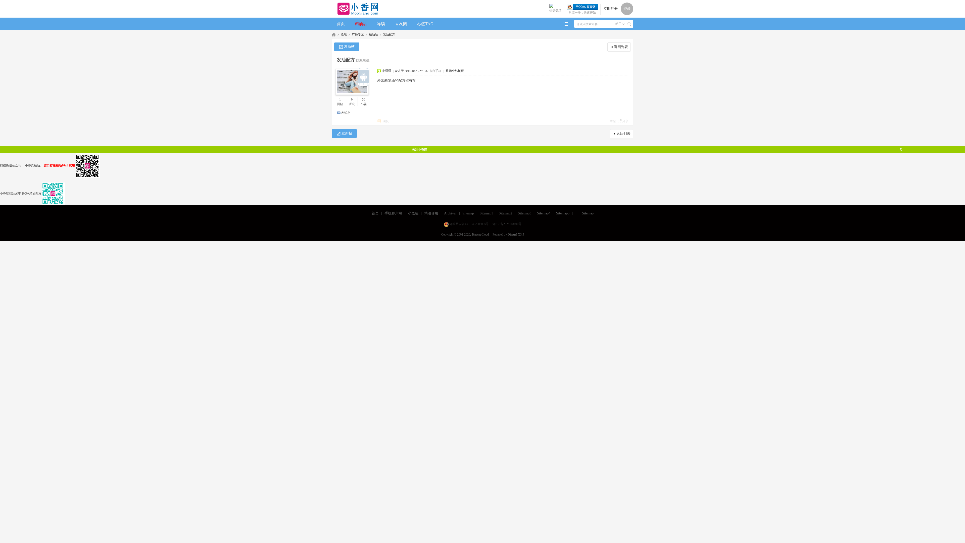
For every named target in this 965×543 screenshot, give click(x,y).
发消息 (345, 113)
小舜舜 (386, 71)
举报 (613, 121)
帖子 (618, 24)
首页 (341, 24)
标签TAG (425, 24)
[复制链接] (363, 60)
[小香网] (356, 8)
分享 (625, 121)
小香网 (334, 34)
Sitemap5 (562, 213)
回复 (386, 121)
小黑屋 (413, 213)
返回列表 (621, 47)
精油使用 (431, 213)
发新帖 (349, 47)
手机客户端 (393, 213)
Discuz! (512, 234)
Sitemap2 (505, 213)
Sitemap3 (524, 213)
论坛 (344, 34)
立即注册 (611, 9)
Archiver (450, 213)
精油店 (361, 24)
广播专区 (358, 34)
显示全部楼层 (455, 71)
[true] (629, 24)
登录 (627, 9)
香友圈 (401, 24)
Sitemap (468, 213)
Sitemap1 (486, 213)
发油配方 (389, 34)
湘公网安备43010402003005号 (469, 224)
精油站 (373, 34)
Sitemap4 (543, 213)
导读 (381, 24)
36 (363, 99)
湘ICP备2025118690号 (507, 224)
